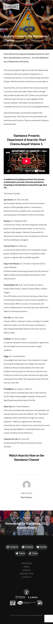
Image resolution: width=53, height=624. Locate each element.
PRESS (27, 567)
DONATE (26, 570)
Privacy (17, 615)
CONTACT (26, 577)
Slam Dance (11, 45)
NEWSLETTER (26, 573)
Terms (12, 615)
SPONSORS (26, 563)
